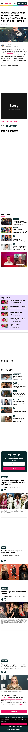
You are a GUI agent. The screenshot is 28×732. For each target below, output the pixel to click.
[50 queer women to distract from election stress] (4, 302)
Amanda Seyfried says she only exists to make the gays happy (13, 665)
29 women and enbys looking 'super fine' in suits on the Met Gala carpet (13, 482)
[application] (14, 259)
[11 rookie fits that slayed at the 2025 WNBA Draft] (14, 572)
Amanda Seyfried (5, 697)
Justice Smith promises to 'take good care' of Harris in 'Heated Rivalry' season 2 (20, 248)
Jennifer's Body (12, 699)
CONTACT (7, 718)
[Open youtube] (21, 726)
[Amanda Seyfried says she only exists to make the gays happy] (14, 682)
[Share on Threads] (12, 126)
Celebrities (16, 219)
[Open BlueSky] (10, 726)
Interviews (4, 661)
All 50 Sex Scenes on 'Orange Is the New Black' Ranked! (18, 420)
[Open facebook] (7, 726)
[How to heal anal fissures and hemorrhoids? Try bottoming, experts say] (6, 377)
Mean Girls (19, 699)
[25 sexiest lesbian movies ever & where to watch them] (6, 385)
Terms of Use (3, 721)
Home (2, 9)
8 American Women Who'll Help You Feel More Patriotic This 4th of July (18, 308)
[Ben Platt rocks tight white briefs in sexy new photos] (6, 402)
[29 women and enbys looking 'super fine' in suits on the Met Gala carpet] (14, 501)
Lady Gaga (10, 53)
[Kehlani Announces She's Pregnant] (4, 314)
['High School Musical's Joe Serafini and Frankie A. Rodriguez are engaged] (6, 221)
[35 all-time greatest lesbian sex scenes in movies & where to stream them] (6, 393)
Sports (3, 547)
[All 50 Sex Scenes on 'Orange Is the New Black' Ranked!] (6, 418)
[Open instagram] (17, 726)
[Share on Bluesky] (15, 126)
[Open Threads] (14, 726)
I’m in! (14, 468)
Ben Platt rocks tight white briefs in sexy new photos (19, 403)
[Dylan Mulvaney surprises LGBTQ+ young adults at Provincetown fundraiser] (6, 230)
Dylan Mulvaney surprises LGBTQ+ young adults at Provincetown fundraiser (20, 232)
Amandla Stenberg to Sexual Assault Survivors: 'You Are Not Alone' (17, 320)
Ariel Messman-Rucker (7, 555)
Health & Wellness (17, 374)
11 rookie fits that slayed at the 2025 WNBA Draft (13, 552)
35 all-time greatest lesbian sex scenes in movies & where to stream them (19, 395)
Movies (15, 382)
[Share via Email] (10, 126)
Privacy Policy (21, 719)
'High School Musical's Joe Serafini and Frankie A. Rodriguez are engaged (20, 223)
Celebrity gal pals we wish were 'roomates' (13, 593)
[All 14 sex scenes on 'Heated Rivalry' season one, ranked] (6, 410)
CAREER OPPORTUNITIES (17, 718)
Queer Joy (15, 227)
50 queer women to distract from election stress (17, 301)
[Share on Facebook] (7, 126)
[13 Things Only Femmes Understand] (4, 326)
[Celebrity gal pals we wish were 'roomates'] (14, 610)
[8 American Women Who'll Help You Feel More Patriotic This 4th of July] (4, 308)
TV (14, 235)
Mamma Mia (4, 699)
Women (7, 9)
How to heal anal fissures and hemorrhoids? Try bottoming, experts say (19, 379)
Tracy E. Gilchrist (10, 44)
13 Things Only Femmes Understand (15, 325)
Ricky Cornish (6, 668)
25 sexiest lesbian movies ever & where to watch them (19, 386)
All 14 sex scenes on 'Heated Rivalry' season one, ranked (19, 411)
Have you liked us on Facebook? (9, 121)
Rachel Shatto (6, 487)
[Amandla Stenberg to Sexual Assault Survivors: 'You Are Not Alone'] (4, 320)
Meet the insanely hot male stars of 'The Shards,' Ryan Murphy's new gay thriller (19, 240)
